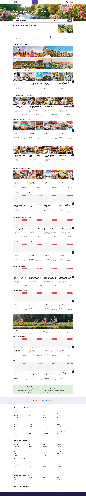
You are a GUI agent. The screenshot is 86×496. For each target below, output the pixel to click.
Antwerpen (16, 444)
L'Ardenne (30, 455)
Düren (30, 462)
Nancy (44, 479)
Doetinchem (31, 413)
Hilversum (44, 410)
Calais (15, 481)
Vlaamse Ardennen (60, 449)
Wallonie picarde (60, 453)
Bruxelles (15, 451)
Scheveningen (45, 437)
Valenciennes (59, 481)
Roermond (44, 431)
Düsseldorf (30, 464)
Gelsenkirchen (31, 468)
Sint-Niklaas (59, 446)
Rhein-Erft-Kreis (60, 470)
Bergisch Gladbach (17, 464)
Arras (15, 479)
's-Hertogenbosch (60, 410)
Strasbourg (59, 479)
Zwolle (58, 437)
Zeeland (58, 433)
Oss (43, 426)
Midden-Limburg (45, 419)
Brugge (15, 448)
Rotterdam (44, 435)
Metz (44, 477)
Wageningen (59, 426)
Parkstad (44, 429)
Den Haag (16, 437)
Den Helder (30, 410)
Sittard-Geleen (59, 411)
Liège (44, 444)
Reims (44, 482)
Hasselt (30, 449)
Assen (15, 422)
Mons (44, 449)
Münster (58, 462)
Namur (44, 451)
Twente (58, 415)
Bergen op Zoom (17, 424)
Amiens (15, 477)
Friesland (30, 426)
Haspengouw (31, 448)
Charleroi (15, 453)
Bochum (15, 466)
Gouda (30, 428)
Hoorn (44, 411)
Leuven (44, 442)
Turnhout (58, 448)
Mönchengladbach (60, 461)
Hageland (30, 446)
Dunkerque (30, 477)
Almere (15, 413)
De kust (15, 455)
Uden (58, 417)
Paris (44, 481)
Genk (29, 442)
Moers (44, 468)
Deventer (30, 411)
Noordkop (44, 422)
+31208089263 (63, 494)
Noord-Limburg (45, 424)
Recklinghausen (59, 468)
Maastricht (44, 417)
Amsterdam (16, 417)
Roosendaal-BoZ (45, 433)
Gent (29, 444)
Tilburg (58, 413)
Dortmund (16, 470)
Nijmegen (44, 420)
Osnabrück (59, 466)
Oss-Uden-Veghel (46, 428)
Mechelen (44, 448)
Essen (30, 466)
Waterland (59, 428)
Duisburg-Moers (31, 461)
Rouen (58, 477)
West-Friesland (59, 429)
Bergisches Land (17, 462)
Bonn (15, 468)
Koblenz (44, 461)
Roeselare (59, 444)
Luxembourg (45, 446)
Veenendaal (59, 422)
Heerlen (30, 435)
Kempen (30, 451)
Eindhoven (30, 420)
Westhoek (59, 455)
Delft (15, 433)
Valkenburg (59, 420)
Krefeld (44, 462)
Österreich (16, 488)
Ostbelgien (59, 442)
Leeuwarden (45, 413)
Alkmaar (15, 411)
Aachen (15, 461)
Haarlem (30, 433)
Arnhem (15, 420)
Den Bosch (16, 435)
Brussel (15, 449)
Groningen (30, 431)
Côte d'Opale (16, 482)
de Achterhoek (16, 429)
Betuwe (15, 426)
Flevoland (30, 424)
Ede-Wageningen (31, 419)
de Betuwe (16, 431)
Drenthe (30, 417)
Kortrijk (30, 453)
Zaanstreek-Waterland (61, 431)
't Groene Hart (31, 429)
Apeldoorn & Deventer (18, 419)
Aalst (15, 442)
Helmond (30, 437)
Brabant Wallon (16, 446)
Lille (29, 482)
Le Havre (30, 481)
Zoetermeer (59, 435)
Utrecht (58, 419)
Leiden (44, 415)
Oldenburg (59, 464)
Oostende (44, 455)
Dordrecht (30, 415)
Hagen (30, 470)
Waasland (59, 451)
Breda (15, 428)
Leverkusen (45, 466)
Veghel (58, 424)
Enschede (30, 422)
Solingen (15, 471)
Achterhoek (16, 410)
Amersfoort (16, 415)
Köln (43, 464)
